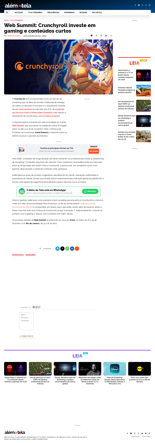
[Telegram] (139, 5)
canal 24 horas (25, 109)
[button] (7, 12)
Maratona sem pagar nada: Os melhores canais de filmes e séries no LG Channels (90, 381)
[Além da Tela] (39, 5)
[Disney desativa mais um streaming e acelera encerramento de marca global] (143, 121)
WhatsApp (91, 191)
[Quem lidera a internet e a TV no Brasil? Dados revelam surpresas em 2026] (143, 75)
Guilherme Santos (13, 36)
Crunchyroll (18, 255)
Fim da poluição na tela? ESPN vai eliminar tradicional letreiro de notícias (40, 381)
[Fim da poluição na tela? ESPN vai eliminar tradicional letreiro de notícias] (143, 106)
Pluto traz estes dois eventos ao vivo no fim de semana (139, 380)
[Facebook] (135, 5)
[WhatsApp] (146, 5)
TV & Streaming (16, 20)
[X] (142, 5)
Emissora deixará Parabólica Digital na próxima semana (126, 90)
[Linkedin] (106, 36)
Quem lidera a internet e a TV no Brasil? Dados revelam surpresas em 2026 (125, 75)
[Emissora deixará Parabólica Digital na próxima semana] (143, 91)
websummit (30, 255)
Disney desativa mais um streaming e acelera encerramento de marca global (65, 381)
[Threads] (149, 5)
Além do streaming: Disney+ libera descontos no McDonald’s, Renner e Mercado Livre (114, 381)
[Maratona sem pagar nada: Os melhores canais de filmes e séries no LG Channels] (90, 369)
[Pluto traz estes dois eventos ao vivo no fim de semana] (139, 369)
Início (6, 20)
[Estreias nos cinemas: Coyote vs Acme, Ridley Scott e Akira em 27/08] (143, 136)
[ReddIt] (111, 36)
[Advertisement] (87, 115)
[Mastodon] (146, 433)
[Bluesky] (142, 433)
